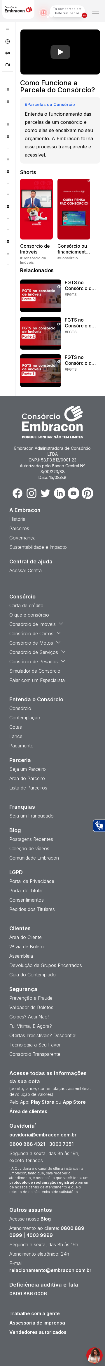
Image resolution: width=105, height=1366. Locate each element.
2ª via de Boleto (26, 947)
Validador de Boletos (31, 1007)
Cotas (15, 727)
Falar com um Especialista (37, 680)
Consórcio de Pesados (33, 661)
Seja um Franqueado (31, 816)
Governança (22, 538)
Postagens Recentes (31, 839)
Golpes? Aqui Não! (29, 1017)
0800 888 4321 (27, 1144)
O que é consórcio (29, 615)
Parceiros (19, 528)
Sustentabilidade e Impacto (38, 547)
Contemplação (24, 718)
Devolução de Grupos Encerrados (45, 965)
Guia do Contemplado (32, 975)
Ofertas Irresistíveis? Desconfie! (42, 1035)
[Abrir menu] (95, 11)
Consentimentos (26, 900)
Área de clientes (28, 1111)
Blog (45, 1219)
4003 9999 (40, 1235)
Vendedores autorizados (37, 1332)
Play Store (42, 1102)
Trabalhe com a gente (34, 1313)
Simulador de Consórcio (34, 671)
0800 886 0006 (28, 1293)
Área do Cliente (25, 937)
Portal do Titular (26, 890)
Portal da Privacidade (31, 881)
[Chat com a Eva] (94, 1355)
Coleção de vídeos (29, 848)
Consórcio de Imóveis (32, 624)
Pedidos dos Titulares (32, 909)
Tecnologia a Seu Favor (35, 1045)
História (17, 519)
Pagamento (21, 746)
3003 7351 (61, 1144)
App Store (74, 1102)
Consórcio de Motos (31, 643)
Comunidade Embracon (34, 858)
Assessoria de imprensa (37, 1323)
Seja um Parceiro (27, 769)
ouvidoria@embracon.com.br (43, 1135)
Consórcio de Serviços (33, 652)
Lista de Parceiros (28, 788)
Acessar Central (26, 570)
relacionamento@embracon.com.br (50, 1270)
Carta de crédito (26, 605)
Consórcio (20, 708)
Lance (15, 736)
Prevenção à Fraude (30, 998)
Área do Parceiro (27, 778)
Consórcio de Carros (31, 633)
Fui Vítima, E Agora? (30, 1026)
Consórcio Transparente (34, 1054)
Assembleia (21, 956)
